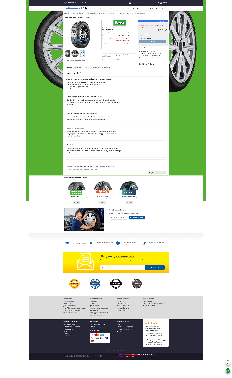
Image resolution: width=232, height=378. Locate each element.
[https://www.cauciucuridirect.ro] (119, 356)
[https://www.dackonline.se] (123, 354)
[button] (228, 362)
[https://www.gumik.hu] (153, 354)
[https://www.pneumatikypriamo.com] (147, 354)
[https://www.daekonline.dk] (129, 354)
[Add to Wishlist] (146, 64)
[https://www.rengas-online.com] (143, 354)
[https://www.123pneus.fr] (119, 354)
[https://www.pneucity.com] (149, 354)
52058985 (70, 3)
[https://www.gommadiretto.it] (125, 354)
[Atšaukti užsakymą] (134, 3)
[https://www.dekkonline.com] (127, 354)
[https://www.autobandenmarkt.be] (141, 354)
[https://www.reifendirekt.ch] (121, 354)
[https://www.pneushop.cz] (145, 354)
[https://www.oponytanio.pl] (116, 356)
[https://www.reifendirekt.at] (137, 354)
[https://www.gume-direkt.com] (139, 354)
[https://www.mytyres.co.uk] (133, 354)
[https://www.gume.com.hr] (125, 356)
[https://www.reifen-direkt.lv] (131, 356)
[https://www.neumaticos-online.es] (135, 354)
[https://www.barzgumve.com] (123, 356)
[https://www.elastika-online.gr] (121, 356)
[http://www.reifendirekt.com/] (135, 356)
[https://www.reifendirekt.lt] (129, 356)
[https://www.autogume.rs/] (133, 356)
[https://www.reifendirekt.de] (116, 354)
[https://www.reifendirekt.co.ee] (127, 356)
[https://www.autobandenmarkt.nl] (131, 354)
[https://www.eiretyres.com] (151, 354)
